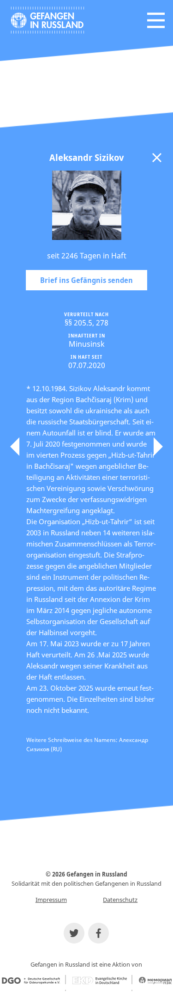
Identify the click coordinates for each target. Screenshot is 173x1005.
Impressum (51, 899)
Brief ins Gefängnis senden (86, 280)
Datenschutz (120, 899)
